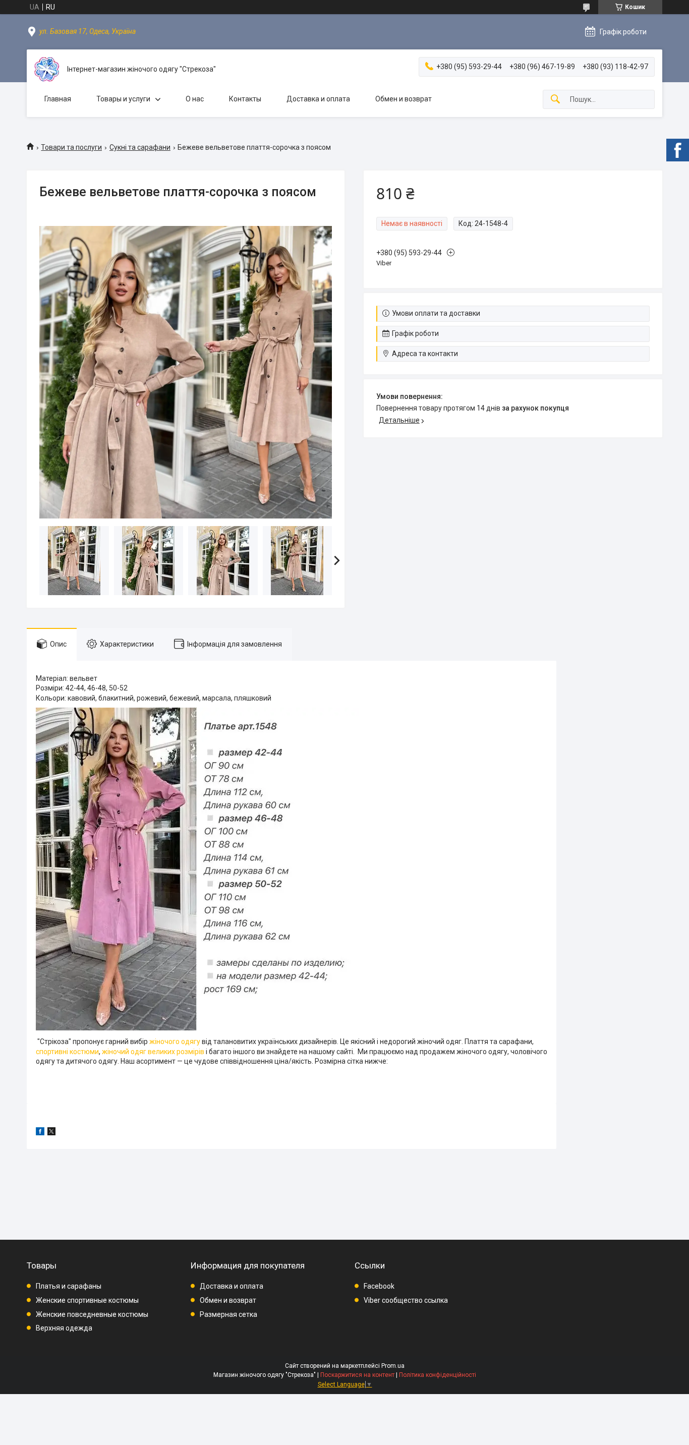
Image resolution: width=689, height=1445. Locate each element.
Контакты (245, 99)
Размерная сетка (228, 1314)
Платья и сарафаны (68, 1286)
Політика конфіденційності (437, 1374)
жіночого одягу (174, 1041)
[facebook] (40, 1133)
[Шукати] (555, 99)
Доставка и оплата (318, 99)
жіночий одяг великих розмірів (153, 1052)
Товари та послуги (71, 147)
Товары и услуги (123, 99)
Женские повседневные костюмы (92, 1314)
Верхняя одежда (64, 1328)
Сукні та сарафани (139, 147)
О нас (195, 99)
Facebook (379, 1286)
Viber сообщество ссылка (406, 1300)
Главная (57, 99)
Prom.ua (393, 1365)
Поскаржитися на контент (357, 1374)
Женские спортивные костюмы (87, 1300)
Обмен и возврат (403, 99)
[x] (51, 1133)
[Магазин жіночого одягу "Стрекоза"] (47, 69)
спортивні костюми (67, 1052)
